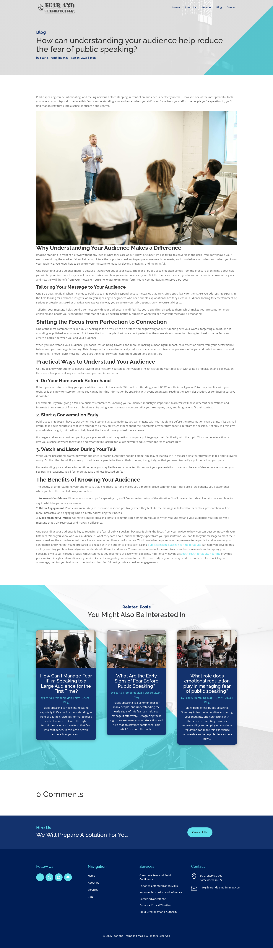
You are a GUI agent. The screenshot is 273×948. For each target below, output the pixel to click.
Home (176, 7)
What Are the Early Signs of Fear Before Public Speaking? (136, 681)
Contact (232, 7)
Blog (219, 7)
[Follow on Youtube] (68, 877)
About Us (190, 7)
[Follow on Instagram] (59, 877)
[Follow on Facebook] (40, 877)
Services (206, 7)
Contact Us (200, 832)
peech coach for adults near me (200, 553)
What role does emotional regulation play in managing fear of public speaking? (207, 683)
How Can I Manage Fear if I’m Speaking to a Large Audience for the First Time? (66, 683)
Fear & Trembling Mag (54, 57)
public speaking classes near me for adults (175, 544)
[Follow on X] (49, 877)
